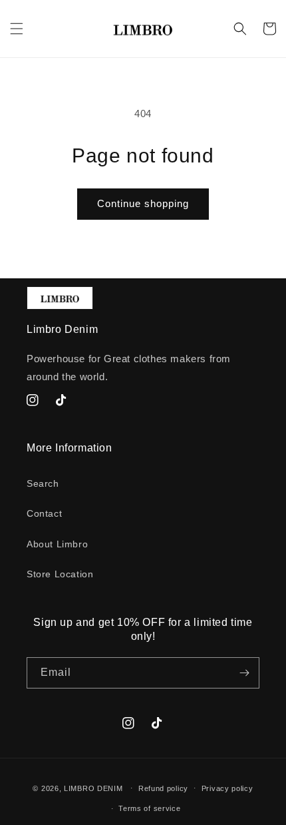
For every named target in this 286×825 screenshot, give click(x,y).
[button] (16, 28)
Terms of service (149, 808)
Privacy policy (227, 788)
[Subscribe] (244, 672)
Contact (44, 513)
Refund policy (163, 788)
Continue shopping (143, 203)
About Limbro (57, 544)
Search (43, 483)
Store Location (60, 574)
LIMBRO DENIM (93, 788)
